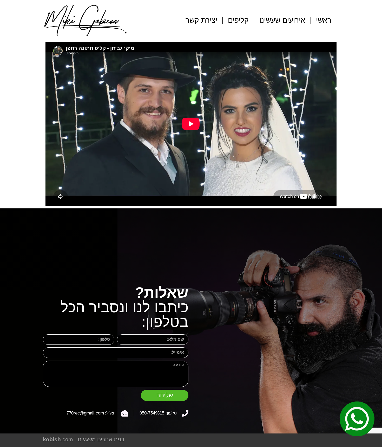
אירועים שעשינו (282, 20)
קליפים (238, 20)
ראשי (323, 20)
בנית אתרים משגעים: (100, 439)
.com (58, 439)
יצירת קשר (201, 20)
